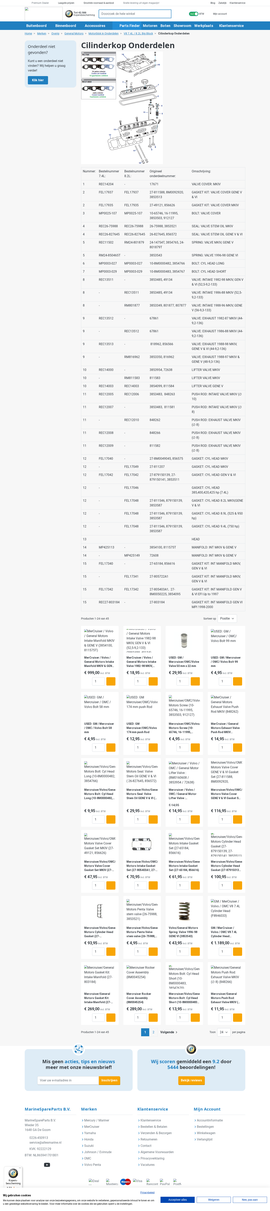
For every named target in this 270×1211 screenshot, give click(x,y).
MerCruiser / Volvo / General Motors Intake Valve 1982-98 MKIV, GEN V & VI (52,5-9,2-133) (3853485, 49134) (141, 662)
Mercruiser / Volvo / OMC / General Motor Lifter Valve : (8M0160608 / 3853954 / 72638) (184, 794)
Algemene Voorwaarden (157, 1152)
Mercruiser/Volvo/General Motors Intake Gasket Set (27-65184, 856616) (184, 866)
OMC (87, 1158)
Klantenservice (237, 3)
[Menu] (20, 1168)
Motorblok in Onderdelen (104, 33)
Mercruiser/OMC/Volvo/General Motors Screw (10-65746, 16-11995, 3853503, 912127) (184, 728)
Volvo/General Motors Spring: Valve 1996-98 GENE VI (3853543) (183, 932)
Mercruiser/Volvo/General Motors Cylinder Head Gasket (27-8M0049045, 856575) (99, 932)
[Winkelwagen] (241, 14)
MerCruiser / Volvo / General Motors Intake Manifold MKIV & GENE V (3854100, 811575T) (99, 662)
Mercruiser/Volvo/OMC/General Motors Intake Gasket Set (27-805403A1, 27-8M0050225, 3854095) (142, 866)
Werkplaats (203, 26)
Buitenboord (36, 26)
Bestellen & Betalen (154, 1127)
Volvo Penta (92, 1165)
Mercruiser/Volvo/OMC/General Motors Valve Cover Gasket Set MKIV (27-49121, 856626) (99, 866)
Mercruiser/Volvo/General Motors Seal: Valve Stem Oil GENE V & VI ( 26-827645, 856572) (142, 794)
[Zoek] (167, 14)
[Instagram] (38, 1165)
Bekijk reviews (191, 1080)
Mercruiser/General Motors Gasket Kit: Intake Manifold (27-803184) (97, 998)
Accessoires (95, 26)
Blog (213, 3)
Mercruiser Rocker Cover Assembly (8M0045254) (139, 998)
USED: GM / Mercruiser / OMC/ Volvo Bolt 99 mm (226, 662)
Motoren (150, 26)
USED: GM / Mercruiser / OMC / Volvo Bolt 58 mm (99, 728)
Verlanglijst (204, 1139)
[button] (111, 633)
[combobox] (131, 14)
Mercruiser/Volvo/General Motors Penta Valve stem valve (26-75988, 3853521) (142, 932)
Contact (146, 1146)
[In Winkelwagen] (110, 681)
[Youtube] (47, 1165)
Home (28, 33)
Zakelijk (222, 3)
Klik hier (38, 80)
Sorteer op (209, 618)
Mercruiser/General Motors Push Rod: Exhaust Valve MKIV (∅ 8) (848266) (225, 998)
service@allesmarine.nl (45, 1142)
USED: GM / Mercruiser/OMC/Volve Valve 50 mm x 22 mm (184, 662)
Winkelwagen (206, 1133)
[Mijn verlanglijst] (233, 14)
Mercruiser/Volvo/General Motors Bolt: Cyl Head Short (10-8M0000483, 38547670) (184, 998)
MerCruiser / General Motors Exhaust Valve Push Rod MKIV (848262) (225, 728)
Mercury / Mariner (96, 1120)
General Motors (73, 33)
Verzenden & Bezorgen (156, 1133)
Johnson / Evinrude (97, 1152)
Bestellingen (205, 1127)
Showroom (182, 26)
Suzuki (89, 1146)
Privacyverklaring (152, 1158)
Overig (55, 33)
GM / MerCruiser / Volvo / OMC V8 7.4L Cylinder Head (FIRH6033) (224, 932)
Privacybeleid (147, 1192)
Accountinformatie (210, 1120)
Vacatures (148, 1165)
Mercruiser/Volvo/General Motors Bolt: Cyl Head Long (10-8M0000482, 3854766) (99, 794)
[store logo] (44, 14)
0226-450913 (38, 1138)
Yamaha (90, 1133)
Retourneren (149, 1139)
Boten (165, 26)
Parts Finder (129, 26)
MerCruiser (91, 1127)
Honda (88, 1139)
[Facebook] (29, 1165)
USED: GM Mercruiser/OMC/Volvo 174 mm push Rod (142, 728)
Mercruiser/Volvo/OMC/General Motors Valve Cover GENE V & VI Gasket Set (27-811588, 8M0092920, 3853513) (226, 794)
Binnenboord (65, 26)
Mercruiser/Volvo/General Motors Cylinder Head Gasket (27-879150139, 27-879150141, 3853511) (226, 866)
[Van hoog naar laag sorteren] (241, 618)
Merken (41, 33)
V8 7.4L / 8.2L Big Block (138, 33)
